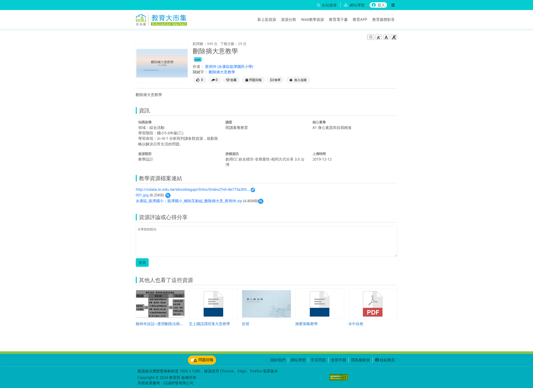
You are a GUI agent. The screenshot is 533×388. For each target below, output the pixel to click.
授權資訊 (232, 153)
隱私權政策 (360, 359)
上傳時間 (319, 153)
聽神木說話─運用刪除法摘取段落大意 (160, 323)
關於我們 (277, 359)
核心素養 (319, 122)
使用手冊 (338, 359)
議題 (228, 122)
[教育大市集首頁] (161, 18)
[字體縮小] (378, 37)
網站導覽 (298, 359)
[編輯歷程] (370, 37)
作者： (198, 66)
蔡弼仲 (211, 66)
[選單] (393, 5)
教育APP (360, 19)
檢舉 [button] (277, 80)
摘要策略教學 (306, 323)
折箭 (245, 323)
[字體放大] (394, 37)
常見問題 (318, 359)
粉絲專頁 (387, 359)
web (198, 59)
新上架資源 (266, 19)
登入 (381, 4)
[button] (231, 79)
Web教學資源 (312, 19)
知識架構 (145, 122)
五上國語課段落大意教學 (209, 323)
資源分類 (288, 19)
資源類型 (145, 153)
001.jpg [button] (142, 194)
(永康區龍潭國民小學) (235, 66)
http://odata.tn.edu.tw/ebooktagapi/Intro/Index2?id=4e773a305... (193, 189)
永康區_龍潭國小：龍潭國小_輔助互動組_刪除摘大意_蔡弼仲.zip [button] (189, 200)
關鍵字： (200, 71)
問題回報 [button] (255, 80)
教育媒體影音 (383, 19)
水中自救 (355, 323)
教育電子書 (338, 19)
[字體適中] (386, 37)
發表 (142, 262)
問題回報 (205, 359)
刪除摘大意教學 (222, 71)
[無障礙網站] (338, 377)
